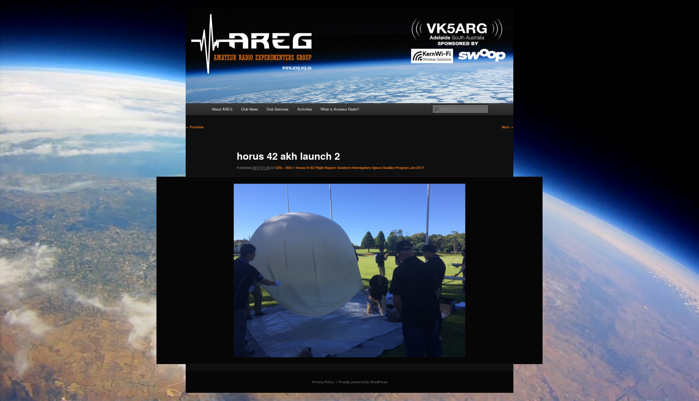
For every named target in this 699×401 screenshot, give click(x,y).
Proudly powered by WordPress (362, 381)
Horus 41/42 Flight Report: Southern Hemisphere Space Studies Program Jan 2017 (360, 167)
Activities (304, 109)
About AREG (222, 109)
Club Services (277, 109)
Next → (507, 126)
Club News (249, 109)
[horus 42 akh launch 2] (349, 270)
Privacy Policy (323, 381)
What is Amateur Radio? (340, 109)
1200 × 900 (282, 167)
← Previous (195, 126)
